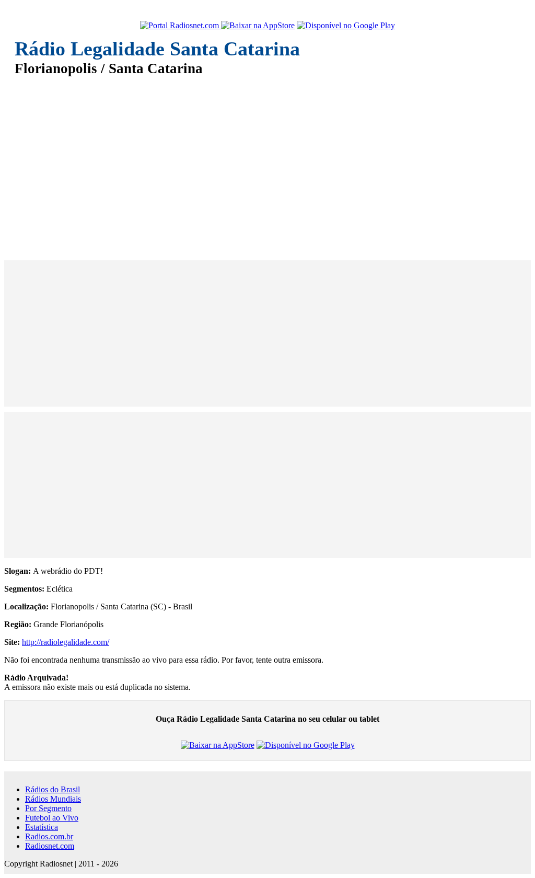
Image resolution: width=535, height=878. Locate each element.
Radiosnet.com (49, 845)
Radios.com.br (49, 836)
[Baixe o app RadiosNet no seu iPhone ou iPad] (258, 25)
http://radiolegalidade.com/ (65, 642)
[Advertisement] (267, 161)
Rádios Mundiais (53, 798)
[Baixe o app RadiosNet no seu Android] (346, 25)
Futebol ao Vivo (51, 817)
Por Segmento (48, 808)
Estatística (41, 827)
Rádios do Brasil (52, 789)
